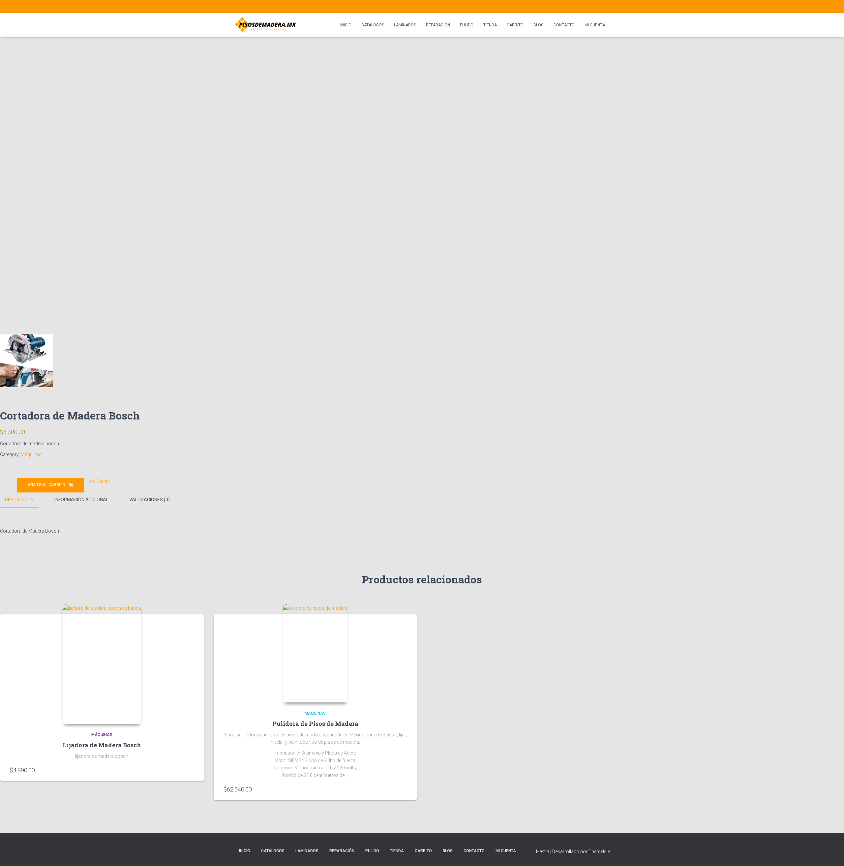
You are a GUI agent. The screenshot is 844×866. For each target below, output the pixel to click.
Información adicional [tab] (81, 499)
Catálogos (372, 25)
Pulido (466, 25)
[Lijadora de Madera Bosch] (102, 664)
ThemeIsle (599, 851)
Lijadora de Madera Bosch (102, 745)
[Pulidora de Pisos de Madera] (315, 653)
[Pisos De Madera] (265, 25)
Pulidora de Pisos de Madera (315, 723)
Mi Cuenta (595, 25)
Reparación (438, 25)
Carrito (515, 25)
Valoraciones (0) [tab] (149, 499)
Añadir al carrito (46, 484)
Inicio (345, 25)
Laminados (405, 25)
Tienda (490, 25)
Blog (538, 25)
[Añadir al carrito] (191, 770)
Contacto (564, 25)
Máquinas (31, 454)
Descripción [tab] (19, 499)
